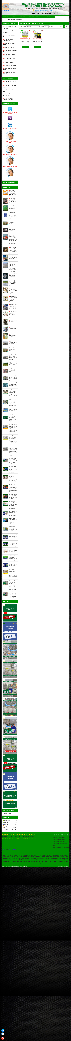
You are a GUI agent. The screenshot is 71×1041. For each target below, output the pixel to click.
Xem (61, 26)
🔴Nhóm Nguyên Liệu (8, 47)
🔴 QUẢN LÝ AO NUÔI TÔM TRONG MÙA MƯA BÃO (13, 342)
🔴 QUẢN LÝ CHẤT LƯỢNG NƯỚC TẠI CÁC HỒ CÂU (13, 363)
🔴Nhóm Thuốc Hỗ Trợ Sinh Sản (9, 31)
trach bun (10, 858)
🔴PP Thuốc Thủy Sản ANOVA (9, 59)
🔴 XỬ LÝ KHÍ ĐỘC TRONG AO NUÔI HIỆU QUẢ (13, 335)
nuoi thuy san (47, 855)
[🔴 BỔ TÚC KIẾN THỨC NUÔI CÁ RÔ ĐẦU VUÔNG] (5, 260)
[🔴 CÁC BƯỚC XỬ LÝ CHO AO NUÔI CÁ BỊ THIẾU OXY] (5, 387)
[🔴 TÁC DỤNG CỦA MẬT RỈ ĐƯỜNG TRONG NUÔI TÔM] (5, 324)
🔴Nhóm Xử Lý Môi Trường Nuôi (8, 40)
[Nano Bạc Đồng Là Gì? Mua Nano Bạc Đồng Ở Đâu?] (5, 412)
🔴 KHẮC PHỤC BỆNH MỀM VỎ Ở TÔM (13, 370)
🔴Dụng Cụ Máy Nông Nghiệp (9, 55)
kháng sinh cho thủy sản (36, 863)
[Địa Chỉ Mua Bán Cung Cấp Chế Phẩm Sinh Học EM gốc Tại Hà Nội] (5, 560)
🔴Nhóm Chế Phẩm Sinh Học (9, 36)
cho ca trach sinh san (58, 856)
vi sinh (7, 856)
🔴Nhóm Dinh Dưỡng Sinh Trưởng (10, 27)
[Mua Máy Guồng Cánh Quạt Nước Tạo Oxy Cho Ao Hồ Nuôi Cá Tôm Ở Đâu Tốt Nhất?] (5, 471)
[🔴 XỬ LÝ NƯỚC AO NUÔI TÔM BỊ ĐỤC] (5, 331)
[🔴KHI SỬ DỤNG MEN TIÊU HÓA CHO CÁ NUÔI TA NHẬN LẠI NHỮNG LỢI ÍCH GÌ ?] (5, 252)
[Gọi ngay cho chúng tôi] (2, 1038)
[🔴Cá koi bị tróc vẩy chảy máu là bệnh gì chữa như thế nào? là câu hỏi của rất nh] (5, 239)
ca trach (43, 856)
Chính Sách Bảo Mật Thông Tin (61, 847)
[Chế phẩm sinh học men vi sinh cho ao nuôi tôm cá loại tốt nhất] (10, 668)
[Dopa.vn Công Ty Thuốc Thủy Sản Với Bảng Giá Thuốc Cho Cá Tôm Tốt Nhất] (5, 531)
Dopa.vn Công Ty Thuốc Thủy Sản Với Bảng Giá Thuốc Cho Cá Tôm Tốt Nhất (13, 529)
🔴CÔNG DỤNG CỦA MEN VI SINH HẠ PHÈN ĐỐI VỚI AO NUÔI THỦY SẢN (13, 299)
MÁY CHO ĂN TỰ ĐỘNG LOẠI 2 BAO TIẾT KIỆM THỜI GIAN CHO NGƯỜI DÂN (13, 215)
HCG (53, 861)
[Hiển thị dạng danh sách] (67, 26)
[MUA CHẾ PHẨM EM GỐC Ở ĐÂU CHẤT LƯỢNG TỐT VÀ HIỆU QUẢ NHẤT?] (5, 462)
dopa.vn (27, 855)
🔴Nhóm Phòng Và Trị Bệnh (9, 44)
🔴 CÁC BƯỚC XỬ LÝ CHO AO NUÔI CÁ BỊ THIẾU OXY (13, 384)
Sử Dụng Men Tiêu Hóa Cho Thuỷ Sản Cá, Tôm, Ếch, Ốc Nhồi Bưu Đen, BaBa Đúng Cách (13, 402)
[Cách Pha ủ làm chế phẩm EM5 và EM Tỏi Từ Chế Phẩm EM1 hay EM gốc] (5, 515)
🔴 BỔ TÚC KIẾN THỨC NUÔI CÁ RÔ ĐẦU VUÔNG (13, 257)
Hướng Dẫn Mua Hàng (59, 837)
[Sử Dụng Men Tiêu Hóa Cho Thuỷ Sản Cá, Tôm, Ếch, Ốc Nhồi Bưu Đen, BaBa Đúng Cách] (5, 404)
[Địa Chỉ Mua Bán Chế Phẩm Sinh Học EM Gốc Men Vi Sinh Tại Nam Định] (5, 546)
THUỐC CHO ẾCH (8, 813)
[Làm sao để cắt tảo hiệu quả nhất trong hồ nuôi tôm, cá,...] (5, 210)
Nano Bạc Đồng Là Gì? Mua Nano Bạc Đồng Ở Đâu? (13, 409)
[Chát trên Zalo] (2, 1033)
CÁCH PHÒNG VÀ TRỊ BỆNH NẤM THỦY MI (13, 229)
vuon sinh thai (18, 861)
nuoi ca (59, 855)
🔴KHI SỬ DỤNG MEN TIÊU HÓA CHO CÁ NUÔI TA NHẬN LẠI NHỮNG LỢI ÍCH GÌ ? (13, 250)
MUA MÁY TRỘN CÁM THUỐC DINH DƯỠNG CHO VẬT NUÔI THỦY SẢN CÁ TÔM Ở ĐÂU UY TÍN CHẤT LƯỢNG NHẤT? (13, 451)
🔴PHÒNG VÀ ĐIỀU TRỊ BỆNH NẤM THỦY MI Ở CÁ (13, 275)
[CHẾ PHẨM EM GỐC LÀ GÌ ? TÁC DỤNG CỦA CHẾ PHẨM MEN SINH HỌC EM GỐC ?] (5, 596)
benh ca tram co (26, 858)
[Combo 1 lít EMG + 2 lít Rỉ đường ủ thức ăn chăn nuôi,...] (38, 35)
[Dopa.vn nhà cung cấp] (10, 744)
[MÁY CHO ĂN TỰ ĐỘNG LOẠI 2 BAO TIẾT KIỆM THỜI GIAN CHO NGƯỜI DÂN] (5, 217)
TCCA (56, 861)
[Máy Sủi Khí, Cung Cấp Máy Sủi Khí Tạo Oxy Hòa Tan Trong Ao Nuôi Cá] (10, 649)
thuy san (5, 855)
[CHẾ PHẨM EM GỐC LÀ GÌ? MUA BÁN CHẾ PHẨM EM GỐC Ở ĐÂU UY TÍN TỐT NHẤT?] (5, 419)
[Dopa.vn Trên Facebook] (10, 781)
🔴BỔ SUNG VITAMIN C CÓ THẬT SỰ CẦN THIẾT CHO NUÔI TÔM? (13, 193)
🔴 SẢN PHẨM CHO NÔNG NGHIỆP (9, 73)
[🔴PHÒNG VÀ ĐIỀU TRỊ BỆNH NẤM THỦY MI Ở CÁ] (5, 278)
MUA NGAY (25, 47)
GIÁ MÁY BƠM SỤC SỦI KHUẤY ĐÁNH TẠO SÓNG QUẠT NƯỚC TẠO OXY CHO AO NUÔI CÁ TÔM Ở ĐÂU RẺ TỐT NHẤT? (13, 429)
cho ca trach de (20, 859)
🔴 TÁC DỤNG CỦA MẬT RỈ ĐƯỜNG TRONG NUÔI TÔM (13, 321)
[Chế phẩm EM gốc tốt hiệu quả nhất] (10, 688)
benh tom (22, 856)
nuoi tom (54, 855)
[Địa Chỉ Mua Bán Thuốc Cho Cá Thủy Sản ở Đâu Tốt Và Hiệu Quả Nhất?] (5, 553)
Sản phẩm (22, 16)
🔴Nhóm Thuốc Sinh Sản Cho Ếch (9, 86)
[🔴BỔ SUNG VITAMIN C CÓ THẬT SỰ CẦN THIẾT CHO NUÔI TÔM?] (5, 194)
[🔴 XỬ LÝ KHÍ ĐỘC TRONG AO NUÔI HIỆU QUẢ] (5, 338)
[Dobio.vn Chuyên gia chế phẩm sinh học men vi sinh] (10, 799)
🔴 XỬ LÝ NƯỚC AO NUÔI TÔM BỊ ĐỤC (12, 328)
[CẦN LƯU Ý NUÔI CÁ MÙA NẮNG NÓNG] (5, 352)
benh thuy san (20, 855)
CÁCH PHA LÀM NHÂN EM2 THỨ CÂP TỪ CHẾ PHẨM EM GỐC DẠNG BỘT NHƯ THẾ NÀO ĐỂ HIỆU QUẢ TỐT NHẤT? (13, 585)
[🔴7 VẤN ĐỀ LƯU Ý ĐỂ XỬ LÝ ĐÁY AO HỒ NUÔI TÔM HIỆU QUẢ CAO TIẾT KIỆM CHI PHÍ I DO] (5, 394)
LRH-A (50, 861)
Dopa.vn (6, 849)
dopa (37, 859)
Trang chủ (6, 16)
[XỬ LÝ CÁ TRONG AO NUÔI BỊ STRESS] (5, 225)
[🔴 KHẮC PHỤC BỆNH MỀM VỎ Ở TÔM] (5, 373)
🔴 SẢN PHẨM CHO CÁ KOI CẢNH (9, 69)
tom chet (27, 856)
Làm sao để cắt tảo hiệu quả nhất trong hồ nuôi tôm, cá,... (13, 207)
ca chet (32, 856)
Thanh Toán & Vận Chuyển (36, 16)
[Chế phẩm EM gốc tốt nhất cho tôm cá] (10, 726)
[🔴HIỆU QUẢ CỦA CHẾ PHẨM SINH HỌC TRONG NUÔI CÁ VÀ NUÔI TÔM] (5, 309)
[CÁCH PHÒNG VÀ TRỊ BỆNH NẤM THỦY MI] (5, 232)
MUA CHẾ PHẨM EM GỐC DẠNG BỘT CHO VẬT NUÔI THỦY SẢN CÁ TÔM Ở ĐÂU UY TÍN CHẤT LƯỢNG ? (13, 574)
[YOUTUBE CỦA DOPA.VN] (10, 613)
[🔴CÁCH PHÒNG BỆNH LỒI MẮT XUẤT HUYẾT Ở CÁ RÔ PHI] (5, 203)
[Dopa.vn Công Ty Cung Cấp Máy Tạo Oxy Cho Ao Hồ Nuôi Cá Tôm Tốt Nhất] (5, 522)
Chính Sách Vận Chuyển (59, 839)
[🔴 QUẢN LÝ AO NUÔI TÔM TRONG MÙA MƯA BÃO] (5, 345)
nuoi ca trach (49, 856)
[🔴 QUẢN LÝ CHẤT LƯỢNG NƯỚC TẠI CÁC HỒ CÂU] (5, 366)
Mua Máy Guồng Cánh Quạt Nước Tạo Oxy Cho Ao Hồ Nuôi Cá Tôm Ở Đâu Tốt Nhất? (13, 469)
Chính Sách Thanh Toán (59, 841)
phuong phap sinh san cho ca (57, 858)
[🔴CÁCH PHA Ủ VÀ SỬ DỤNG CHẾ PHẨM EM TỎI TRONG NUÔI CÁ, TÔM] (5, 316)
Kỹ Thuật (48, 16)
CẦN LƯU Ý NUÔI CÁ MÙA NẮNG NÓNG (13, 349)
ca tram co (37, 856)
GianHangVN (66, 866)
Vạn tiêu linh (62, 861)
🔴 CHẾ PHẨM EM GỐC (8, 62)
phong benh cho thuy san (36, 855)
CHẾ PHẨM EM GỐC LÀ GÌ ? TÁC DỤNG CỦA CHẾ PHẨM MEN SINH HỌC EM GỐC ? (13, 595)
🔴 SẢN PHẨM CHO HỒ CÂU (9, 65)
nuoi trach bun (17, 858)
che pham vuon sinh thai (28, 861)
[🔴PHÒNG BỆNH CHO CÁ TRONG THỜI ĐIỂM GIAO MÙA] (5, 285)
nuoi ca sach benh (14, 856)
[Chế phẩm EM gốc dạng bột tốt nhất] (10, 707)
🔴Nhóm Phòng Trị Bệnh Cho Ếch (9, 82)
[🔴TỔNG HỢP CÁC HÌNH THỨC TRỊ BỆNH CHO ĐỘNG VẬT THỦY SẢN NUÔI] (5, 292)
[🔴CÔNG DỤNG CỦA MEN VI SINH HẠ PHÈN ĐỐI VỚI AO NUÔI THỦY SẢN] (5, 300)
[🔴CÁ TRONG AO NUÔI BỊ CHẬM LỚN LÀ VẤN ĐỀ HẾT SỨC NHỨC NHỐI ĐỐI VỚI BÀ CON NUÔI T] (5, 267)
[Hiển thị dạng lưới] (64, 26)
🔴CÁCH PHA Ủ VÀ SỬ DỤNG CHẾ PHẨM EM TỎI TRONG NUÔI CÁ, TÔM (13, 314)
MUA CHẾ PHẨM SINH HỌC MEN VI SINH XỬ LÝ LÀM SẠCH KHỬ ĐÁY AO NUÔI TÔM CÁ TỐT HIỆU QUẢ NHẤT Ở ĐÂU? (13, 440)
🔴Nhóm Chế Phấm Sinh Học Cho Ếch (9, 94)
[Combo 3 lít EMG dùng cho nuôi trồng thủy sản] (25, 35)
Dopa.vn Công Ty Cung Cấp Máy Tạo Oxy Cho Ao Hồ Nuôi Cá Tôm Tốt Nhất (13, 521)
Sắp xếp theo (23, 26)
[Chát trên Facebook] (2, 1030)
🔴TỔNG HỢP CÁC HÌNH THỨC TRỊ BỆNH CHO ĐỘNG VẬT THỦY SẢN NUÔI (13, 290)
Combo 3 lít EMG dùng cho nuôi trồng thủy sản (25, 43)
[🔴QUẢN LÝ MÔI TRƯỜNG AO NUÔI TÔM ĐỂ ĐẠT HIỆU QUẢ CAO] (5, 359)
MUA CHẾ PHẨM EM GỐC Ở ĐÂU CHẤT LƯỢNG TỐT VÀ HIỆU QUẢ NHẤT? (13, 461)
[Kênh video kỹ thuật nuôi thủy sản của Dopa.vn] (10, 763)
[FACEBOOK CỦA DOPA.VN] (10, 631)
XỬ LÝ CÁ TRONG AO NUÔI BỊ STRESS (13, 222)
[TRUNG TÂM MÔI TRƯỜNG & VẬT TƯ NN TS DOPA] (35, 15)
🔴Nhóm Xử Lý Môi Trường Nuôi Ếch (8, 99)
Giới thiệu (14, 16)
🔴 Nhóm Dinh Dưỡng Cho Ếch (10, 90)
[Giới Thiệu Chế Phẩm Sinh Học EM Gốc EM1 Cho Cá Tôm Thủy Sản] (5, 567)
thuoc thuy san (12, 855)
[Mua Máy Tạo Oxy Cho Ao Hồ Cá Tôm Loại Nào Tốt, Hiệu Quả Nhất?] (5, 499)
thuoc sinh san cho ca (36, 858)
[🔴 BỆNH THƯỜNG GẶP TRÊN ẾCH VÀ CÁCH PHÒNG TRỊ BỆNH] (5, 380)
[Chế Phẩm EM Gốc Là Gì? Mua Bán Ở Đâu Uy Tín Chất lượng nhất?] (5, 539)
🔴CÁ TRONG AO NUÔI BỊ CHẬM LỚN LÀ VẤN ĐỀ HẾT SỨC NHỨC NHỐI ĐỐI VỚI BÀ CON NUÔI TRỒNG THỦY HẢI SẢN (13, 267)
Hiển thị (42, 26)
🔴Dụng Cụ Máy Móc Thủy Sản (10, 51)
